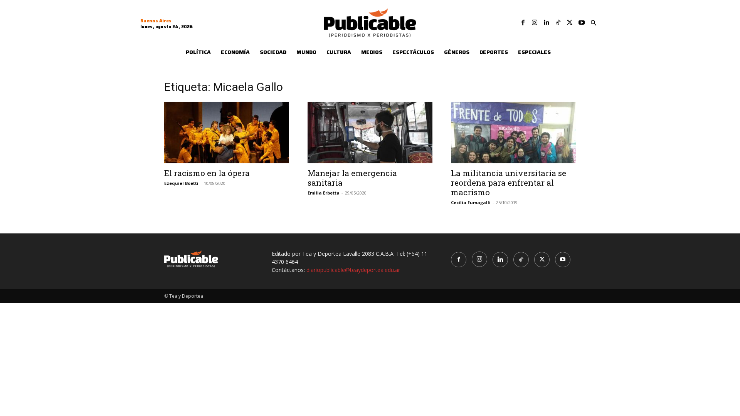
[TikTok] (558, 23)
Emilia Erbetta (324, 193)
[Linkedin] (546, 23)
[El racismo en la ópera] (226, 132)
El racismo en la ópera (207, 173)
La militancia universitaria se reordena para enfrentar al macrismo (508, 183)
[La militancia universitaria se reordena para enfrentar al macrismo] (513, 132)
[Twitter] (569, 23)
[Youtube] (581, 23)
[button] (593, 23)
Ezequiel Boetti (181, 183)
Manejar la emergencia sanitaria (352, 178)
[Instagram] (534, 23)
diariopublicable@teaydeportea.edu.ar (353, 269)
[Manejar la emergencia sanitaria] (370, 132)
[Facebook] (523, 23)
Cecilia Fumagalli (471, 202)
